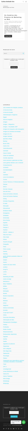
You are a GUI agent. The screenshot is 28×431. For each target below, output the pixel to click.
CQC (4, 172)
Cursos (5, 179)
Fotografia (6, 244)
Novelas (5, 310)
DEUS (5, 186)
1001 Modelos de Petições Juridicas (13, 107)
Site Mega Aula (7, 351)
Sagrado (5, 336)
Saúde (5, 341)
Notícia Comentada (8, 308)
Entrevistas (6, 218)
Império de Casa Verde (9, 264)
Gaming (5, 254)
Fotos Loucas (6, 249)
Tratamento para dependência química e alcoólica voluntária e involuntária (13, 361)
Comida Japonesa (8, 158)
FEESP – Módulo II (8, 232)
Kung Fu (5, 269)
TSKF (4, 364)
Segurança (6, 346)
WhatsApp (6, 383)
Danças (5, 184)
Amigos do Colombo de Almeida (12, 131)
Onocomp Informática (9, 317)
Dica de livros (6, 191)
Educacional (6, 208)
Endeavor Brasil (7, 210)
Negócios (16, 21)
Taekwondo (6, 353)
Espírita (5, 222)
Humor (5, 262)
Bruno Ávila (6, 143)
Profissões (6, 327)
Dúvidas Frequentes (8, 201)
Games (5, 251)
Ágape (5, 117)
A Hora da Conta (7, 110)
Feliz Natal (6, 237)
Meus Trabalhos (7, 284)
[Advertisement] (14, 86)
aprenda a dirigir (7, 138)
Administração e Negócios (10, 114)
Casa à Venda (7, 153)
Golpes (5, 260)
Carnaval (5, 150)
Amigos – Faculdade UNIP (10, 126)
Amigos (5, 122)
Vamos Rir (6, 373)
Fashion (5, 230)
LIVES (5, 272)
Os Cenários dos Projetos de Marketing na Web (12, 17)
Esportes (5, 225)
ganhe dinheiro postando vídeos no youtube (12, 257)
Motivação (6, 291)
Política (5, 324)
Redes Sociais (7, 329)
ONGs (5, 315)
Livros (4, 274)
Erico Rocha (6, 220)
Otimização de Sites (12, 22)
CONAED (5, 167)
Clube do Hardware (8, 155)
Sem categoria (7, 348)
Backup (10, 21)
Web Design (19, 22)
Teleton (5, 358)
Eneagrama (6, 213)
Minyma (5, 288)
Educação (6, 206)
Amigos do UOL (7, 134)
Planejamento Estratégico (10, 322)
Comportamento (7, 165)
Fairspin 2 (5, 227)
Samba (5, 339)
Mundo (5, 293)
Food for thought (7, 242)
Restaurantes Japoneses (10, 334)
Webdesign (6, 23)
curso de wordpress (8, 177)
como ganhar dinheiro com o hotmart (13, 162)
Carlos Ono (6, 146)
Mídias (5, 286)
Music (4, 298)
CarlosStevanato (7, 148)
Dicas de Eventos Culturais (10, 194)
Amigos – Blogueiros (8, 124)
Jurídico (5, 267)
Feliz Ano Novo (7, 234)
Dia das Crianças (7, 189)
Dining (5, 198)
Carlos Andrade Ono (7, 1)
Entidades (6, 215)
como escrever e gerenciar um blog (12, 160)
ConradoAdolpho (7, 170)
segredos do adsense (9, 343)
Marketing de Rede (8, 276)
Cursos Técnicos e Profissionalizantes (13, 182)
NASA (4, 303)
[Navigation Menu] (26, 1)
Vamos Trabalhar (7, 376)
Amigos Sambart (7, 136)
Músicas (5, 300)
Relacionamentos (8, 331)
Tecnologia (6, 355)
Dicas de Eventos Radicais (10, 196)
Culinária (5, 174)
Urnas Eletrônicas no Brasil (10, 371)
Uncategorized (7, 369)
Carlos (7, 21)
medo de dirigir (7, 279)
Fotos (13, 21)
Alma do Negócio (7, 119)
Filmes (5, 239)
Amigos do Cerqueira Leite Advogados (13, 129)
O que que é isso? (8, 312)
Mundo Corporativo (8, 296)
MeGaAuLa (6, 281)
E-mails (5, 203)
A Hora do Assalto (8, 112)
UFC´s (5, 366)
